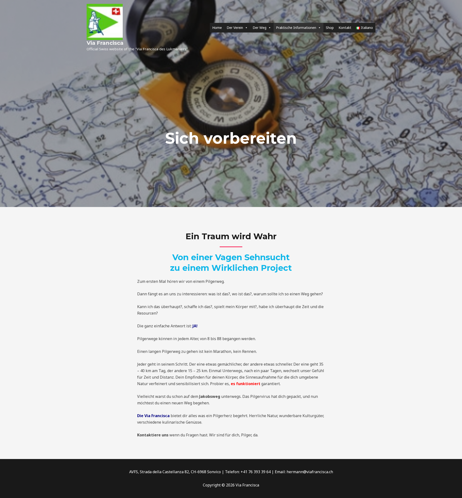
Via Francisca (105, 43)
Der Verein (235, 27)
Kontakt (345, 27)
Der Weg (259, 27)
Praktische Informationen (296, 27)
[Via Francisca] (105, 21)
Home (217, 27)
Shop (330, 27)
